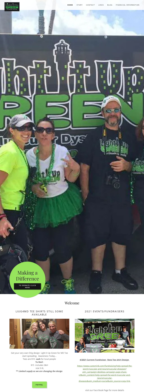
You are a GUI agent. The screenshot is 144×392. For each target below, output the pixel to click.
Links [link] (101, 5)
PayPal (39, 385)
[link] (21, 4)
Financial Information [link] (128, 5)
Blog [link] (109, 5)
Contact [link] (90, 5)
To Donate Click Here (27, 286)
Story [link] (80, 5)
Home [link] (70, 5)
